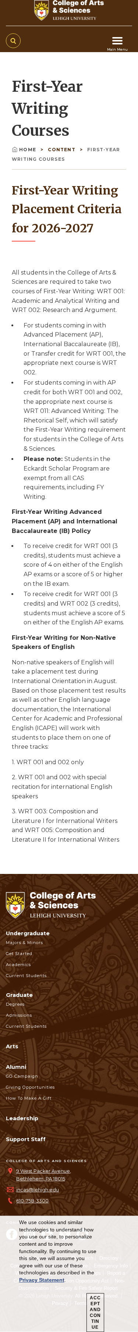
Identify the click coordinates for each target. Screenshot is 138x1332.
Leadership (22, 1118)
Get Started (19, 953)
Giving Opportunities (30, 1087)
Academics (18, 964)
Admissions (19, 1015)
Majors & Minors (24, 942)
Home (28, 149)
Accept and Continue (95, 1312)
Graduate (19, 995)
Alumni (16, 1067)
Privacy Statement (41, 1280)
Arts (12, 1046)
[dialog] (69, 1274)
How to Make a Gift (29, 1098)
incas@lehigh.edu (37, 1190)
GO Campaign (22, 1076)
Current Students (26, 975)
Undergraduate (28, 933)
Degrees (15, 1004)
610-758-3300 (32, 1201)
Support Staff (26, 1139)
